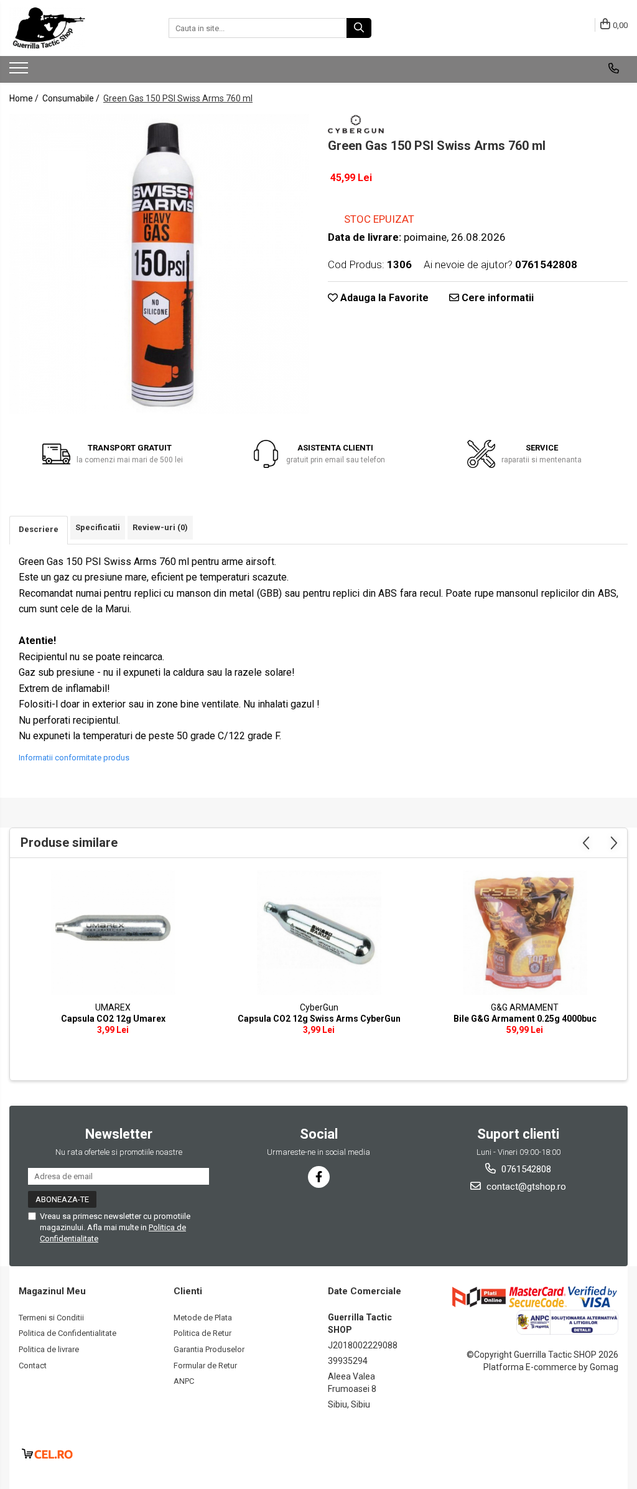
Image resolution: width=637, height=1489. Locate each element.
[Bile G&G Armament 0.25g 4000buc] (525, 933)
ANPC (184, 1381)
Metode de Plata (203, 1317)
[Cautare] (358, 28)
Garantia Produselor (209, 1349)
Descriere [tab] (38, 529)
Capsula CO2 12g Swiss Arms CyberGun (319, 1019)
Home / (24, 98)
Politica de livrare (49, 1349)
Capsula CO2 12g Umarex (113, 1019)
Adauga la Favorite (383, 298)
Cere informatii (496, 298)
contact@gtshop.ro (525, 1186)
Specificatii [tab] (97, 527)
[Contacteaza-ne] (614, 68)
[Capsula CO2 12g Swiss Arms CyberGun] (319, 933)
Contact (33, 1365)
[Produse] (20, 71)
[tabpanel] (159, 264)
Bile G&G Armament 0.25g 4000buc (525, 1019)
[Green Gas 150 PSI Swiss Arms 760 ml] (159, 264)
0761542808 (525, 1169)
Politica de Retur (202, 1333)
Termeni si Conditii (51, 1317)
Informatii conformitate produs (74, 757)
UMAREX (113, 1007)
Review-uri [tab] (160, 527)
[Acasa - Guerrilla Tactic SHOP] (71, 28)
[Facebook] (319, 1177)
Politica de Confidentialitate (67, 1333)
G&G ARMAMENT (525, 1007)
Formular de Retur (205, 1365)
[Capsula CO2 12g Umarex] (113, 933)
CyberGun (319, 1007)
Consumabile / (71, 98)
